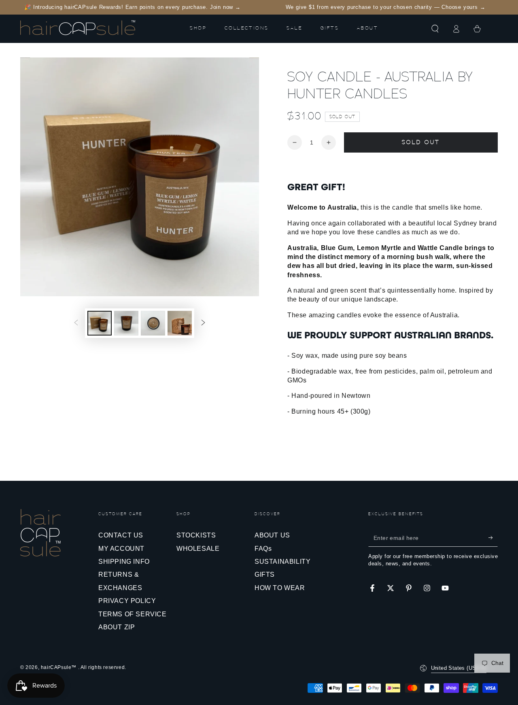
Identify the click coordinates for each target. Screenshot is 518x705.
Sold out (420, 143)
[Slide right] (203, 323)
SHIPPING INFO (124, 561)
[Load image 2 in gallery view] (126, 323)
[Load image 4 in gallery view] (180, 323)
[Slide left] (76, 323)
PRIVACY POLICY (127, 600)
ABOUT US (272, 535)
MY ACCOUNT (121, 548)
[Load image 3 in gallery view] (153, 323)
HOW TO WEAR (280, 587)
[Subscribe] (493, 537)
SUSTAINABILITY (282, 561)
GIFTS (265, 574)
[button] (435, 29)
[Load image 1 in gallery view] (99, 323)
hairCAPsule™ (59, 667)
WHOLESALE (197, 548)
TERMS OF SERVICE (132, 614)
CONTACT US (120, 535)
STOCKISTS (196, 535)
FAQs (263, 548)
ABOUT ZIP (116, 627)
